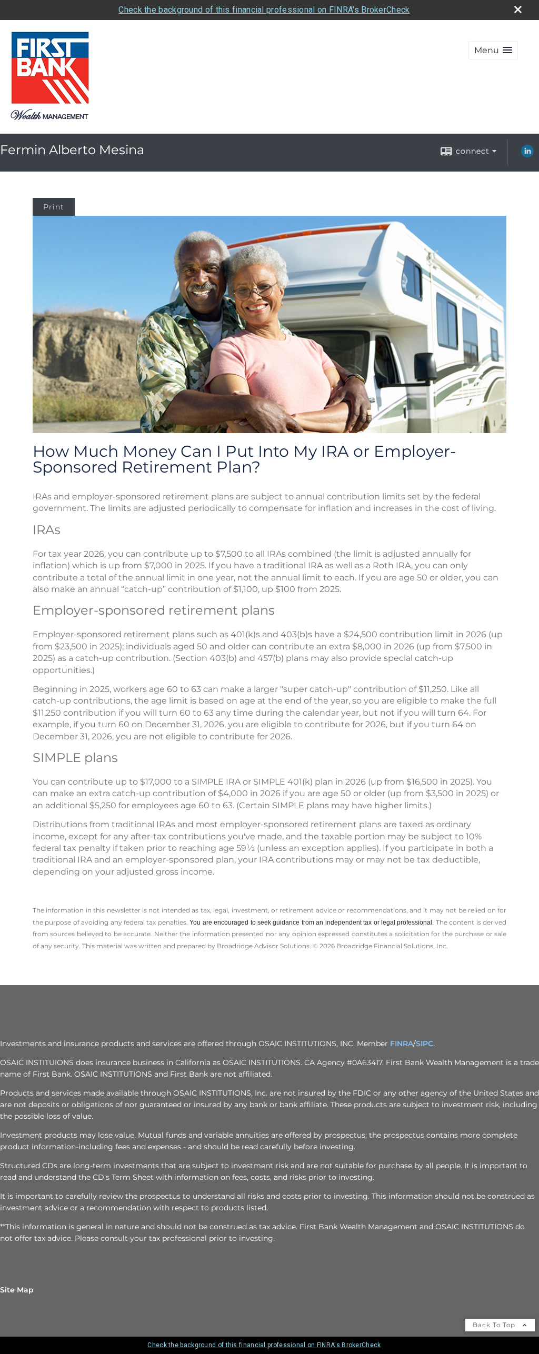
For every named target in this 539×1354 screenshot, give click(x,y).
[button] (493, 50)
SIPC (424, 1043)
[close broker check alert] (518, 9)
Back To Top (495, 1325)
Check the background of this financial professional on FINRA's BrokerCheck (264, 10)
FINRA (401, 1043)
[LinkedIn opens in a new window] (527, 154)
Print (53, 207)
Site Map (17, 1290)
